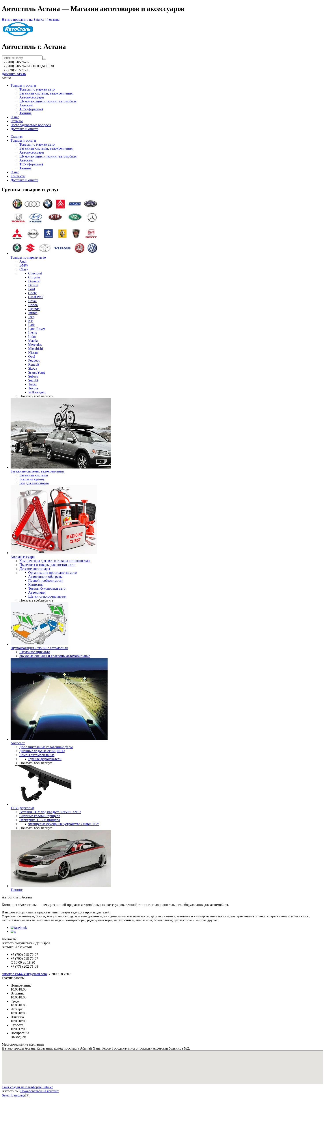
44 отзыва (52, 19)
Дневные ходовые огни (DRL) (42, 751)
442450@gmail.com (32, 974)
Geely (32, 293)
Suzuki (33, 380)
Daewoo (34, 281)
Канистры (35, 584)
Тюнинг (25, 113)
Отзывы (17, 121)
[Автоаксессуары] (54, 553)
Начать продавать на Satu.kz (23, 19)
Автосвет (26, 105)
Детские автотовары (34, 568)
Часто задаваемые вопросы (31, 125)
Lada (31, 325)
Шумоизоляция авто (34, 652)
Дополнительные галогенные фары (46, 747)
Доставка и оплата (24, 129)
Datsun (33, 285)
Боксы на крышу (32, 479)
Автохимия (36, 592)
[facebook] (19, 928)
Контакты (18, 176)
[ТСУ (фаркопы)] (41, 804)
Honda (33, 305)
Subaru (33, 376)
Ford (31, 289)
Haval (32, 301)
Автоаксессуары (31, 97)
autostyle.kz (10, 974)
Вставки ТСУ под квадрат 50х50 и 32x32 (50, 812)
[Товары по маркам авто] (55, 253)
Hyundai (34, 309)
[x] (13, 931)
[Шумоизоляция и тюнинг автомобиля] (39, 644)
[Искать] (44, 58)
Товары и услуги (23, 85)
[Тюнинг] (61, 886)
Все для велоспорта (34, 483)
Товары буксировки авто (46, 588)
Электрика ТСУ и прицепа (39, 820)
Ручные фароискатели (44, 759)
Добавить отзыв (14, 74)
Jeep (31, 317)
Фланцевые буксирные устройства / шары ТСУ (63, 824)
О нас (15, 117)
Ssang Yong (36, 372)
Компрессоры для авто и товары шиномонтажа (54, 561)
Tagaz (32, 384)
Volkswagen (36, 392)
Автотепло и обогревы (45, 576)
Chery (23, 269)
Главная (16, 136)
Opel (31, 356)
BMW (23, 265)
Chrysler (34, 277)
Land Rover (36, 329)
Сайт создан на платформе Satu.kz (27, 1087)
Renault (33, 364)
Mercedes (35, 344)
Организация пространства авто (52, 572)
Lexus (32, 333)
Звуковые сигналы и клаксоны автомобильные (54, 656)
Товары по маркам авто (37, 89)
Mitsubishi (35, 348)
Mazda (33, 341)
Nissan (33, 352)
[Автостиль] (18, 36)
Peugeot (33, 360)
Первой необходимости (45, 580)
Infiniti (32, 313)
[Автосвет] (59, 739)
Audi (22, 261)
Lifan (32, 337)
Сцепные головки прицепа (39, 816)
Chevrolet (35, 273)
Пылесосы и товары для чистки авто (46, 565)
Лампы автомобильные (36, 755)
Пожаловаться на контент (39, 1091)
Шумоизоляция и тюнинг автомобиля (47, 101)
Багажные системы (33, 475)
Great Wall (35, 297)
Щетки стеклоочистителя (47, 596)
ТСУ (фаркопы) (31, 109)
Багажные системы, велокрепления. (46, 93)
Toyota (33, 388)
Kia (30, 321)
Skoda (32, 368)
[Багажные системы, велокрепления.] (61, 467)
